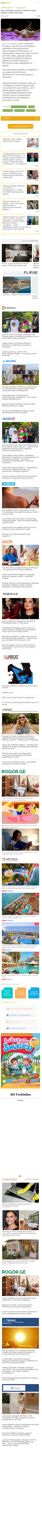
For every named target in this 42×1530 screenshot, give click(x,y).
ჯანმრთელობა (7, 7)
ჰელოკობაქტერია (19, 110)
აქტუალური (21, 7)
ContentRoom (30, 241)
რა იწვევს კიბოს (30, 110)
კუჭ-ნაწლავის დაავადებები (19, 106)
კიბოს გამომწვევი (8, 110)
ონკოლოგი (31, 106)
